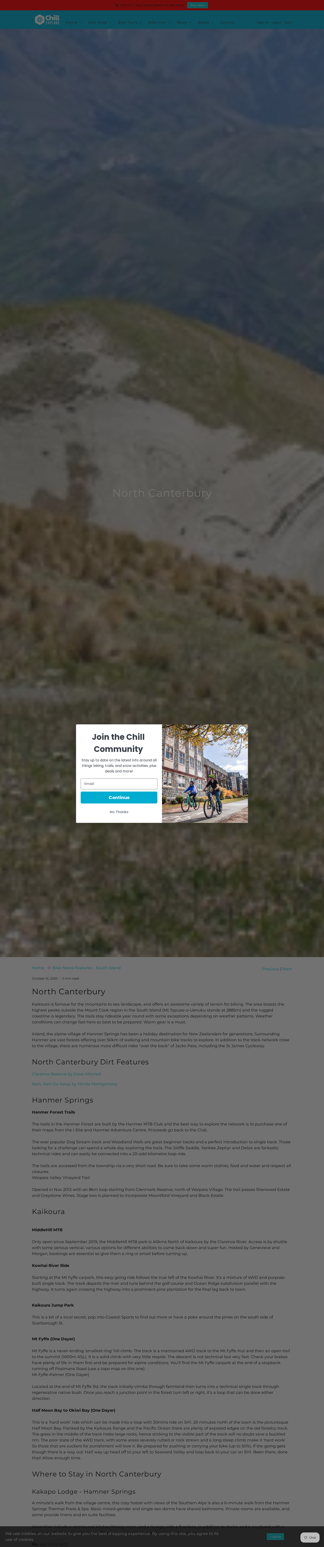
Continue (119, 797)
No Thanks (119, 811)
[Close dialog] (242, 730)
